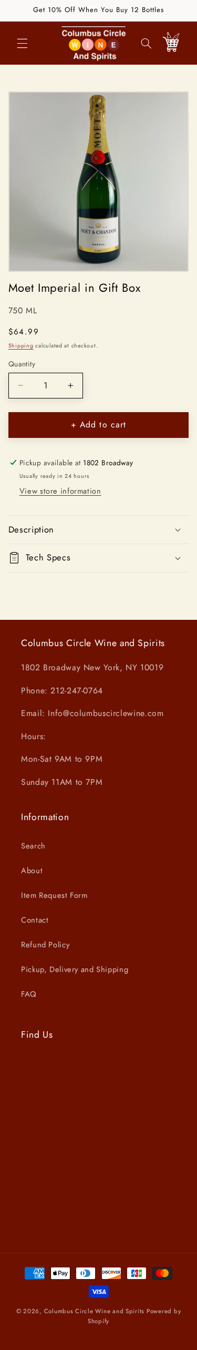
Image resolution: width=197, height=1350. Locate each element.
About (32, 870)
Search (33, 846)
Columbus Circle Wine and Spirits (94, 1311)
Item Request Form (54, 895)
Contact (34, 920)
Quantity (21, 364)
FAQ (29, 994)
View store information (60, 491)
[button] (22, 43)
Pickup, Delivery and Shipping (74, 969)
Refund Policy (45, 944)
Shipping (21, 346)
